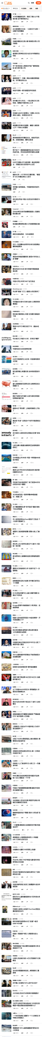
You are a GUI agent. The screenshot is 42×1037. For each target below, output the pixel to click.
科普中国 (15, 652)
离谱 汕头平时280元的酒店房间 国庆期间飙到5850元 (26, 471)
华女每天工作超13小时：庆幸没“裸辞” (26, 339)
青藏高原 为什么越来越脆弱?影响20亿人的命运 (26, 1029)
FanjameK (16, 209)
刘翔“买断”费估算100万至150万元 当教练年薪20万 (26, 678)
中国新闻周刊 (16, 311)
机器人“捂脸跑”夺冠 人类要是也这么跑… (25, 935)
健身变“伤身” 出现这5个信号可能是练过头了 (26, 422)
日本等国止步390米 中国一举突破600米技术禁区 (26, 459)
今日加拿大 (16, 492)
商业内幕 (15, 336)
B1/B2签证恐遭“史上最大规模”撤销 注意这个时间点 (26, 594)
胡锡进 (14, 711)
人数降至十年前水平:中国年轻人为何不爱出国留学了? (26, 727)
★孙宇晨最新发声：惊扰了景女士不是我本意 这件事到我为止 (26, 18)
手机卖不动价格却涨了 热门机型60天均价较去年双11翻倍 (26, 483)
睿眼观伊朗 (16, 26)
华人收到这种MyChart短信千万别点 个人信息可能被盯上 (26, 520)
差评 (14, 869)
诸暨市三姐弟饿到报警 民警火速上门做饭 (26, 532)
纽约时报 (15, 919)
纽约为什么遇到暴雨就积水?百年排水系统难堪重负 (26, 898)
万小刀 (14, 822)
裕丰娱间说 (16, 699)
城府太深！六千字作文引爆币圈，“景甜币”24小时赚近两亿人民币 (26, 176)
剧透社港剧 (16, 51)
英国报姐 (15, 956)
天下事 (14, 14)
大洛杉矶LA (16, 266)
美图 (36, 8)
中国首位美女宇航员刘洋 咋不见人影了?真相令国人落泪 (26, 643)
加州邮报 (15, 369)
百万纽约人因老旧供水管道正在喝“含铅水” (26, 434)
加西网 (14, 418)
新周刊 (14, 578)
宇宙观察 (15, 63)
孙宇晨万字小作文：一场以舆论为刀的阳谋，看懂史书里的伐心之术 (26, 102)
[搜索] (28, 3)
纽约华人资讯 (16, 894)
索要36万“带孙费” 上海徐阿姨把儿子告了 (26, 409)
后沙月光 (15, 990)
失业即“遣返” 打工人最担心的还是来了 (26, 291)
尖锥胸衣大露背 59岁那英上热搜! (24, 849)
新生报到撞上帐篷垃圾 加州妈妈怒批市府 (26, 372)
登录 (32, 3)
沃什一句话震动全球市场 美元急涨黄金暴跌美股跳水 (26, 245)
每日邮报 (15, 554)
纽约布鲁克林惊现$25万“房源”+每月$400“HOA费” (25, 922)
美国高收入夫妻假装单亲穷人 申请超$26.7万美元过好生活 (25, 838)
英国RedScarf (16, 906)
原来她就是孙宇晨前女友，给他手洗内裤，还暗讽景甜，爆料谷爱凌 (26, 139)
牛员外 (14, 184)
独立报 (14, 736)
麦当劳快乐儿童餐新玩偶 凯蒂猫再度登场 (26, 557)
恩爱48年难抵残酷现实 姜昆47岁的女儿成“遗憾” (26, 258)
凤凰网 (14, 773)
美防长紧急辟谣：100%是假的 (23, 234)
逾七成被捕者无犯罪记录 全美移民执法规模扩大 (26, 385)
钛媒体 (14, 687)
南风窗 (14, 406)
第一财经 (15, 480)
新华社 (14, 529)
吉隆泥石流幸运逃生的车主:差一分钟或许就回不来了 (26, 752)
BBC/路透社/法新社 (18, 1001)
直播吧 (14, 675)
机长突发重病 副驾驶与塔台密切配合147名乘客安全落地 (25, 631)
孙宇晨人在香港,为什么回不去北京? (25, 983)
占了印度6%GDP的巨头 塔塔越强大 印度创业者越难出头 (26, 690)
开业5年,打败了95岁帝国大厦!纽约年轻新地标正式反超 (26, 861)
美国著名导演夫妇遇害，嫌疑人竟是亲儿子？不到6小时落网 (26, 126)
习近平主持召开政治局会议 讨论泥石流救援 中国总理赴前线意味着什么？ (26, 1004)
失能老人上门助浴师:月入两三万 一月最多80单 (26, 764)
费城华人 (15, 517)
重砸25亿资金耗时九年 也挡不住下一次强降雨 (26, 569)
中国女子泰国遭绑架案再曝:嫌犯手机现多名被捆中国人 (26, 789)
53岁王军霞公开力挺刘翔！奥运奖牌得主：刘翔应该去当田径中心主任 (26, 163)
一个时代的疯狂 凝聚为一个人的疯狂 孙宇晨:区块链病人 (26, 1017)
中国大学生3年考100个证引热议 (24, 281)
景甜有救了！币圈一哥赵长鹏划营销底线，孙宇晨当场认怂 (26, 79)
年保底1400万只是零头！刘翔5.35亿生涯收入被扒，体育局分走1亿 (26, 114)
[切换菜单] (2, 3)
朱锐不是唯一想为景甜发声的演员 (24, 90)
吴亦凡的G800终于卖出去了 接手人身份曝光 (26, 703)
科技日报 (15, 455)
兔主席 (14, 968)
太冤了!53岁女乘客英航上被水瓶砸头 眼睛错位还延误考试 (26, 740)
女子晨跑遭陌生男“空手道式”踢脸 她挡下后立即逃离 (26, 508)
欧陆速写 (15, 798)
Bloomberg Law (17, 289)
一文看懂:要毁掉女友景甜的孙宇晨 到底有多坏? (26, 826)
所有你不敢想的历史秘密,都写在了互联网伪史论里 (26, 873)
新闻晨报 (15, 467)
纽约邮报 (15, 430)
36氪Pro (15, 1013)
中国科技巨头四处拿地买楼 (22, 349)
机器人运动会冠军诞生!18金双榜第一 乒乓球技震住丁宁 (26, 619)
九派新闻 (15, 761)
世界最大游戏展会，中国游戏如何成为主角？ (26, 188)
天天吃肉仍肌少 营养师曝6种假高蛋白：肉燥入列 (25, 496)
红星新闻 (15, 748)
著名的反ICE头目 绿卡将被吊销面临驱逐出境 (26, 270)
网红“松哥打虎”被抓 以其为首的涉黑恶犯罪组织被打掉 (26, 397)
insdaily (15, 847)
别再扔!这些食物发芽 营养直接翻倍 (25, 667)
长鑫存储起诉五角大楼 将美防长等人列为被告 (26, 42)
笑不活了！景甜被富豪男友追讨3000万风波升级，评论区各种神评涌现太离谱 (26, 151)
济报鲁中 (15, 254)
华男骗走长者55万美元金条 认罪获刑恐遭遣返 (26, 303)
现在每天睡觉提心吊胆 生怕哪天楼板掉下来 (26, 315)
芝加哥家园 (16, 324)
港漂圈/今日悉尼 (17, 980)
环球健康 (15, 221)
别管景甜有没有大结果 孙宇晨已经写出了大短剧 (26, 582)
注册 (38, 3)
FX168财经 (16, 242)
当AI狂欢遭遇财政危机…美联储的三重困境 (26, 972)
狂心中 (14, 135)
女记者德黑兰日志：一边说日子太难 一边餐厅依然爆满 (26, 30)
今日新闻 (23, 8)
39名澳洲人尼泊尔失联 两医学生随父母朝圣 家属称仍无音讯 (26, 801)
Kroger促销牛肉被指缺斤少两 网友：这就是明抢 (26, 606)
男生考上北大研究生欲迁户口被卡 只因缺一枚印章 (26, 545)
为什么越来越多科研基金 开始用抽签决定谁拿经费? (26, 656)
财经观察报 (16, 346)
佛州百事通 (16, 943)
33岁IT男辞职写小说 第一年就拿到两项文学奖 (26, 360)
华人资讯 (15, 381)
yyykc (14, 76)
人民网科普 (16, 664)
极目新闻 (15, 393)
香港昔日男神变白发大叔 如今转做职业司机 (26, 54)
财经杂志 (15, 724)
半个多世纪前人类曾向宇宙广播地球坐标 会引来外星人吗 (26, 67)
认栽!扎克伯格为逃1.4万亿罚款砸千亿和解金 (26, 959)
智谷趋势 (15, 1025)
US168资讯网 (16, 835)
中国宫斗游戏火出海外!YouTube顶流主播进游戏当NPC (26, 910)
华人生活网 (16, 299)
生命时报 (15, 810)
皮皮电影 (15, 640)
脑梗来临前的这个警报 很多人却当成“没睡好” (26, 814)
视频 (31, 8)
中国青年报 (16, 279)
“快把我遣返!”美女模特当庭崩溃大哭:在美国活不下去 (26, 947)
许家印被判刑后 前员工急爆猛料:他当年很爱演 (26, 885)
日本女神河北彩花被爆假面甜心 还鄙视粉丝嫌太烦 (26, 213)
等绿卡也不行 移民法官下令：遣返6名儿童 (26, 327)
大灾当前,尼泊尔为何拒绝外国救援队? (26, 993)
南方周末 (15, 356)
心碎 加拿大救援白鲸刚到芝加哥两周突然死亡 (26, 446)
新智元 (14, 615)
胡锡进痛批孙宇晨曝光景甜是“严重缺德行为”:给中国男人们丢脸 (26, 715)
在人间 (14, 197)
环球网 (14, 39)
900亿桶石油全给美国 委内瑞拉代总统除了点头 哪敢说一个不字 (26, 777)
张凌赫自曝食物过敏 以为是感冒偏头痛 (26, 224)
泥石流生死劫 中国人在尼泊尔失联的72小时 (26, 200)
